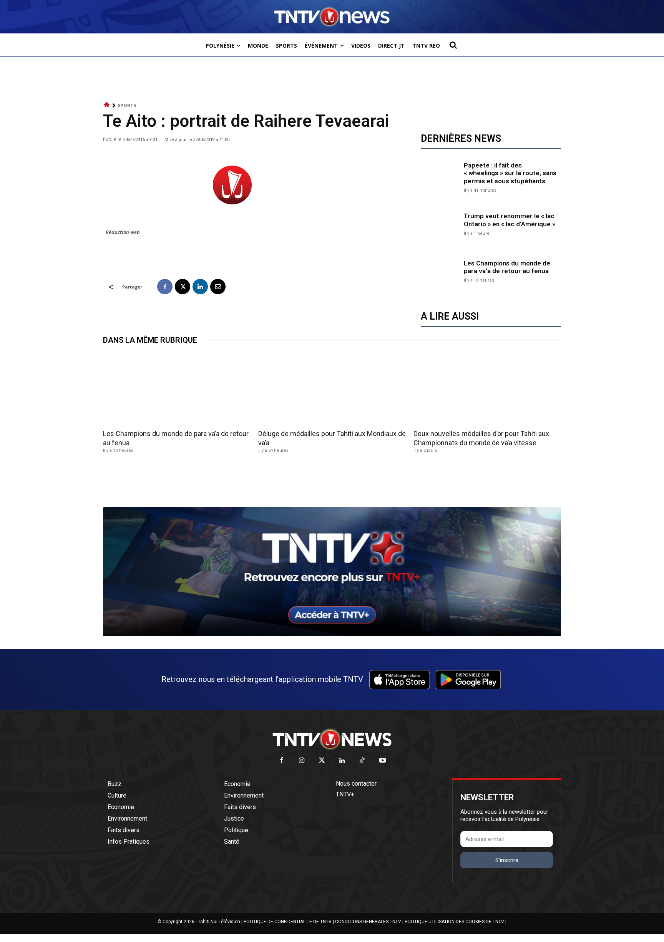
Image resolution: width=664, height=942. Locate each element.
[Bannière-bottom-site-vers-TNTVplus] (332, 633)
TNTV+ (345, 794)
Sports (127, 105)
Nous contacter (356, 783)
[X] (182, 286)
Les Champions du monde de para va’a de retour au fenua (507, 267)
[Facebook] (165, 286)
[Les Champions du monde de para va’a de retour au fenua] (440, 270)
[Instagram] (302, 761)
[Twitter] (322, 761)
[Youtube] (382, 761)
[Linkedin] (200, 286)
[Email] (218, 286)
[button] (453, 45)
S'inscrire (506, 860)
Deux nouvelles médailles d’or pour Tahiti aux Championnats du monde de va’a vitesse (481, 438)
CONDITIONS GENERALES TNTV (368, 921)
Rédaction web (123, 232)
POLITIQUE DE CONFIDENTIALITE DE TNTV (288, 921)
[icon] (107, 105)
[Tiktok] (362, 761)
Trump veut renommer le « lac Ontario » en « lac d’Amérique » (509, 219)
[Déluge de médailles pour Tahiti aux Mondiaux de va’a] (332, 389)
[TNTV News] (332, 739)
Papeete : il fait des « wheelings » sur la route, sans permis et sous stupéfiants (510, 173)
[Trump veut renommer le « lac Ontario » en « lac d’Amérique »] (440, 223)
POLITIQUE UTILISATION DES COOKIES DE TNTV (454, 921)
